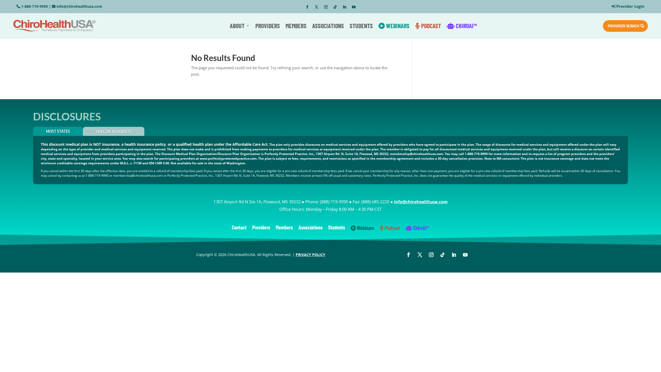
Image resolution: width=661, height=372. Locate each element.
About (237, 25)
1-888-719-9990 (34, 6)
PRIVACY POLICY (310, 254)
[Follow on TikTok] (335, 7)
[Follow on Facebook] (307, 7)
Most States (58, 131)
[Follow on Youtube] (353, 7)
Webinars (397, 25)
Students (361, 25)
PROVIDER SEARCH (623, 26)
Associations (328, 25)
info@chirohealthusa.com (79, 6)
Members (296, 25)
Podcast (430, 25)
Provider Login (630, 6)
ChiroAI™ (465, 25)
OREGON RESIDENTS (113, 131)
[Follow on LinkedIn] (344, 7)
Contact (239, 228)
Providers (267, 25)
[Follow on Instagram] (325, 7)
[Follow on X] (316, 7)
